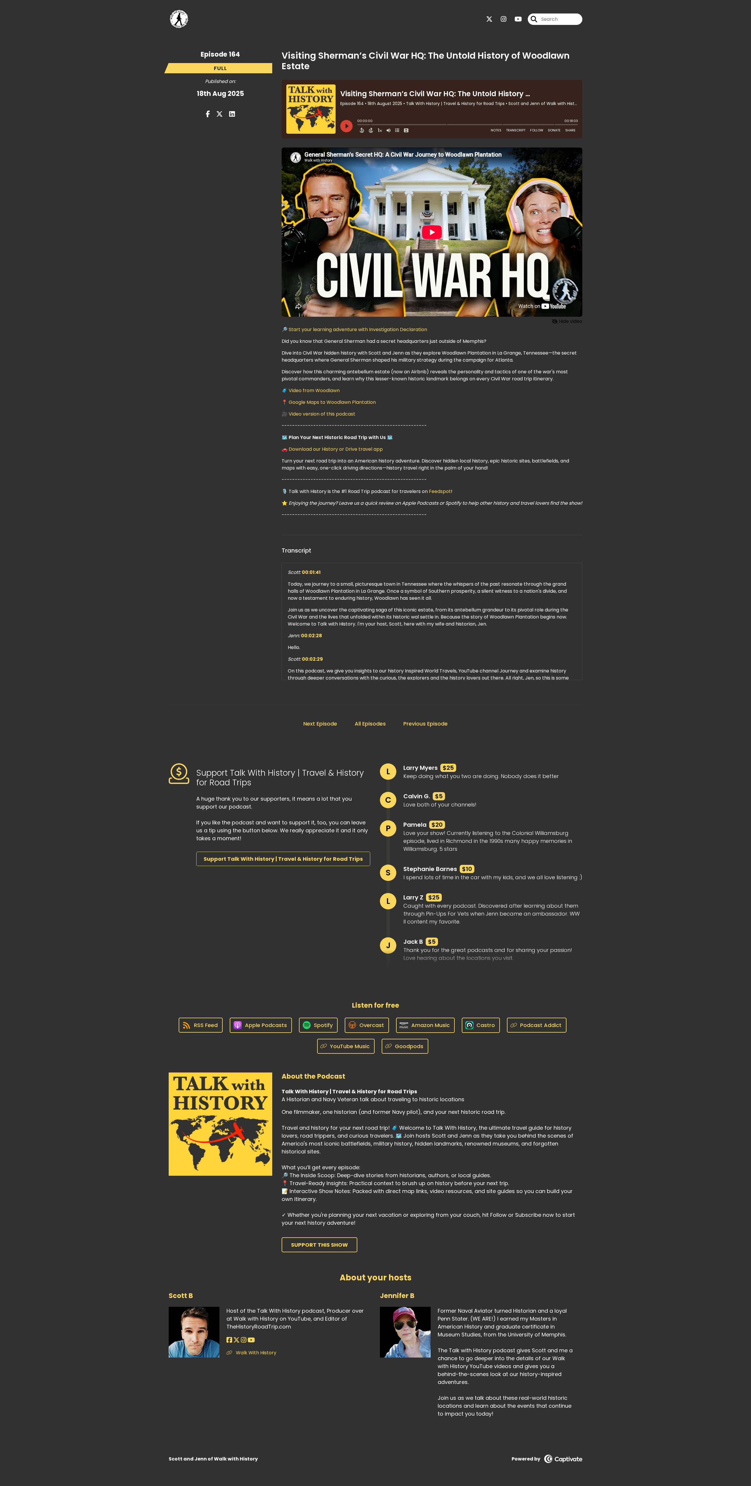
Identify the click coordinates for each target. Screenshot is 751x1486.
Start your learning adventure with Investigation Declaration (358, 329)
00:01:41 (311, 572)
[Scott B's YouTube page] (251, 1340)
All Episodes (370, 723)
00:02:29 (312, 659)
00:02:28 (311, 635)
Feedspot (440, 491)
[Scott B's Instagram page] (243, 1340)
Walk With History (255, 1352)
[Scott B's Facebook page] (229, 1340)
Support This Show (319, 1244)
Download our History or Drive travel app (336, 449)
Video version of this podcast (322, 414)
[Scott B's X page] (236, 1340)
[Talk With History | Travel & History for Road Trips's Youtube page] (515, 19)
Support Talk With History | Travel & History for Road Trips (283, 859)
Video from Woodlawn (314, 390)
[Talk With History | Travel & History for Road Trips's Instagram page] (500, 19)
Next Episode (320, 723)
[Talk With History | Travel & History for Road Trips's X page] (489, 19)
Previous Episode (425, 723)
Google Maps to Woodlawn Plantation (332, 402)
